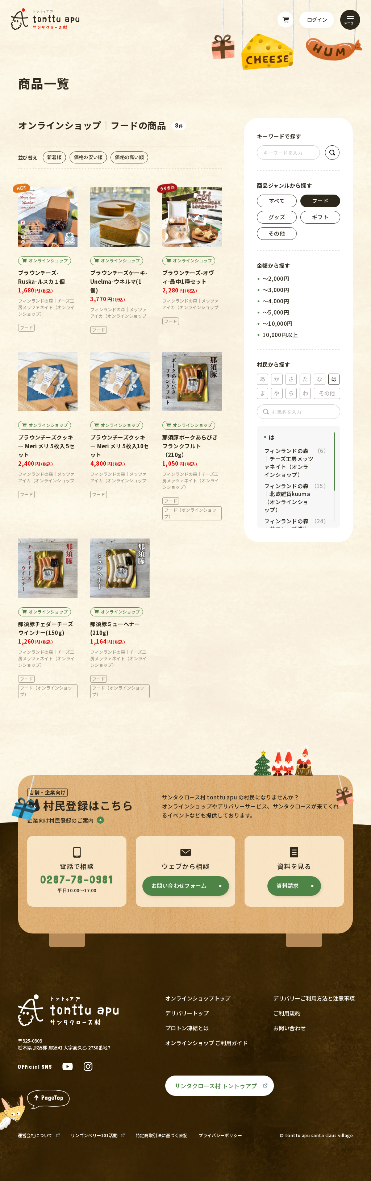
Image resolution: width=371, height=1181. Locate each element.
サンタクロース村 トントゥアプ (216, 1085)
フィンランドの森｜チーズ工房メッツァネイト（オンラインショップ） (296, 462)
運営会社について (35, 1135)
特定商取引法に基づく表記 (162, 1135)
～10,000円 (277, 323)
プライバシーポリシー (220, 1135)
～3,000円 (276, 290)
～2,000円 (276, 278)
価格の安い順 (88, 157)
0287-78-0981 (76, 879)
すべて (277, 200)
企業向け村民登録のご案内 (60, 820)
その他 (276, 233)
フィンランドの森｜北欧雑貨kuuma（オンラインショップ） (296, 497)
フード (320, 200)
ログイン (317, 19)
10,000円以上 (280, 334)
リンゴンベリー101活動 (94, 1135)
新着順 (54, 157)
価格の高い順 (129, 157)
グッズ (276, 217)
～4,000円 (276, 301)
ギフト (320, 217)
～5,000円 (276, 312)
